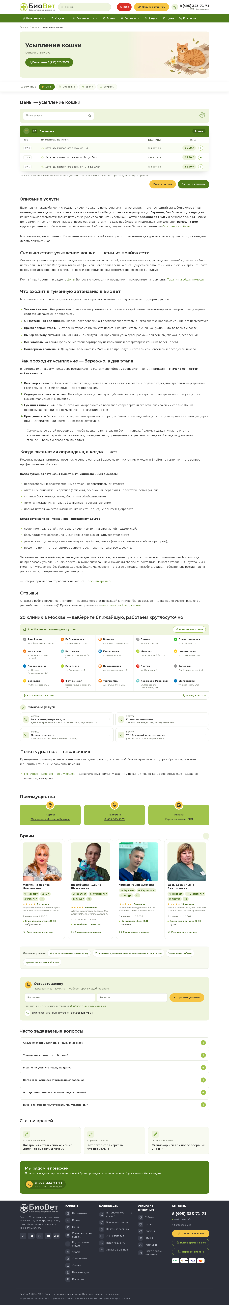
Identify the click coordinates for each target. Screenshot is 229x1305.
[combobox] (86, 7)
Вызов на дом (162, 184)
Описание (69, 86)
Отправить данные (187, 997)
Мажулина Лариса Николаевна (36, 886)
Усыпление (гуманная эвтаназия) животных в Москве (128, 953)
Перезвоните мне (193, 1251)
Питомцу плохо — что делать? (119, 1214)
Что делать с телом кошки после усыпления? (54, 1092)
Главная (24, 27)
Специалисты (85, 18)
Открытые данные (117, 1249)
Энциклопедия (115, 1235)
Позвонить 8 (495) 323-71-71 (50, 62)
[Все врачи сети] (206, 836)
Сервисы (130, 18)
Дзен (56, 1236)
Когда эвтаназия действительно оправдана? (53, 1080)
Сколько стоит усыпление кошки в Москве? (53, 1042)
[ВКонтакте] (23, 1236)
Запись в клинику (153, 7)
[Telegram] (31, 1236)
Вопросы (109, 86)
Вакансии (78, 1279)
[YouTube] (48, 1236)
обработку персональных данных (88, 1006)
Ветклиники (34, 18)
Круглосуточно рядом (81, 1244)
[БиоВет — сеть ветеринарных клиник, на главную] (37, 7)
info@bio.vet (183, 1225)
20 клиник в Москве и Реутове (50, 819)
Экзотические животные (153, 1253)
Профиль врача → (98, 581)
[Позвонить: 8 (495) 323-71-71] (174, 7)
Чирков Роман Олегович (137, 884)
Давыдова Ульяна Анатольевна (180, 886)
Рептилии (151, 1244)
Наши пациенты (115, 1242)
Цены (170, 18)
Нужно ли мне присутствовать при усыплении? (55, 1104)
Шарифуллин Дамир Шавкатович (86, 886)
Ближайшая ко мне (191, 629)
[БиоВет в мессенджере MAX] (39, 1236)
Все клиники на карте (40, 695)
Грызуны (150, 1231)
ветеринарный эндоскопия (122, 605)
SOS (126, 7)
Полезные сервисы (117, 1229)
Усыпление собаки (176, 226)
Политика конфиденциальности (62, 1294)
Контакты (189, 18)
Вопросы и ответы (117, 1222)
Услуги (59, 18)
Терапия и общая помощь (185, 279)
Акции (153, 18)
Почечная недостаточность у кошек (49, 773)
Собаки (149, 1217)
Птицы (149, 1237)
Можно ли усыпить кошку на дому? (47, 1067)
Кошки (149, 1224)
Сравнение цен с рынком (82, 1235)
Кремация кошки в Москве (42, 962)
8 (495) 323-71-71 (194, 6)
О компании (79, 1258)
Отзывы (76, 1265)
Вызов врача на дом (193, 1242)
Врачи (111, 18)
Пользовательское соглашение (100, 1294)
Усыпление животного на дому (69, 953)
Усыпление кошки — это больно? (46, 1055)
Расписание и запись (40, 932)
